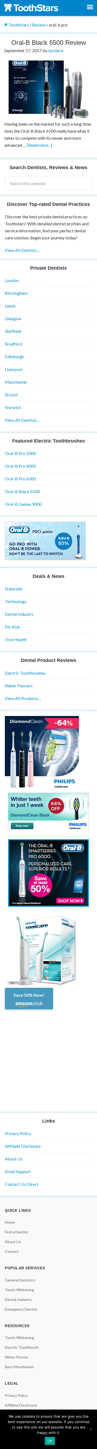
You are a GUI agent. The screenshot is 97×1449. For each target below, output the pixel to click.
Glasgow (13, 318)
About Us (14, 1158)
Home (10, 1222)
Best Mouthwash (19, 1366)
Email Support (18, 1171)
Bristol (11, 394)
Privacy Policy (18, 1133)
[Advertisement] (48, 1058)
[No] (90, 1429)
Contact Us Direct (22, 1184)
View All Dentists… (22, 250)
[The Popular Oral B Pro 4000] (45, 558)
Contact (12, 1251)
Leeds (10, 305)
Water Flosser (16, 1357)
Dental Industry (19, 614)
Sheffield (13, 331)
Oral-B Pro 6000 (20, 478)
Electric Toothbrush (22, 1347)
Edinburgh (14, 356)
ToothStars (32, 7)
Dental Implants (18, 1299)
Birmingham (16, 293)
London (12, 280)
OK (50, 1441)
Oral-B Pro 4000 (20, 466)
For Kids (12, 626)
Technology (15, 601)
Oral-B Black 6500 (22, 491)
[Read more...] (39, 145)
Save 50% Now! (28, 995)
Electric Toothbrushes (25, 672)
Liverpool (13, 369)
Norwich (13, 407)
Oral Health (16, 639)
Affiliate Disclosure (23, 1146)
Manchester (16, 381)
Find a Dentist (16, 1232)
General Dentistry (20, 1280)
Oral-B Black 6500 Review (48, 42)
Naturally (13, 588)
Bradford (13, 343)
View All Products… (23, 698)
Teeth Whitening (19, 1289)
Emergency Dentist (21, 1309)
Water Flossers (19, 685)
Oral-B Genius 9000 (23, 504)
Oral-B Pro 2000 (20, 453)
